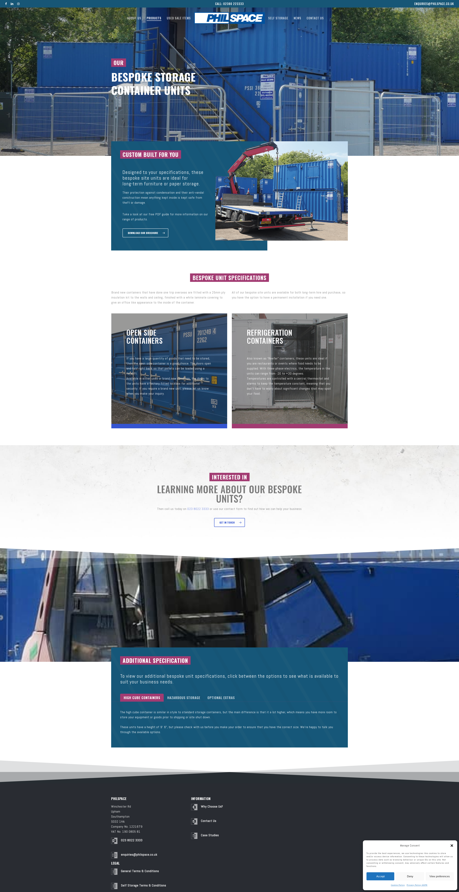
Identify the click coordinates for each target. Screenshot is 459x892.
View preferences (439, 876)
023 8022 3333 (198, 509)
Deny (410, 876)
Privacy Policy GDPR (417, 885)
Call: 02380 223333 (229, 4)
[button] (452, 845)
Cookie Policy (398, 885)
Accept (380, 876)
